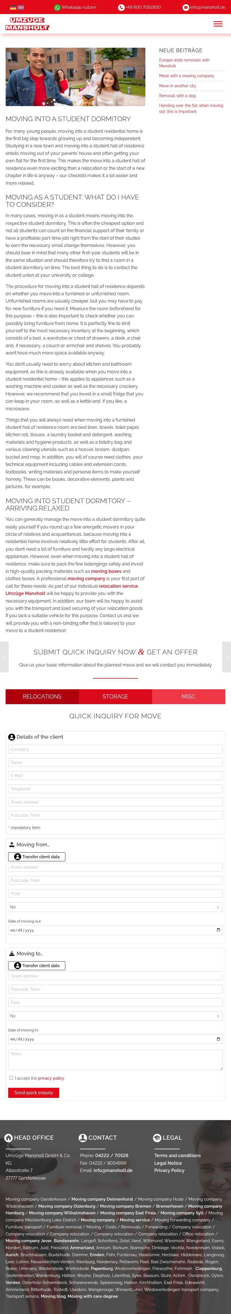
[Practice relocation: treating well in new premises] (4, 657)
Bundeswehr (66, 1240)
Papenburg (102, 1268)
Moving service (135, 1220)
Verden (13, 1282)
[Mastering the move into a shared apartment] (226, 657)
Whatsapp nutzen (79, 7)
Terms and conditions (177, 1155)
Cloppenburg (209, 1268)
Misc (189, 696)
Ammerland (82, 1247)
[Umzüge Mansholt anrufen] (121, 7)
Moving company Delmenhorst (102, 1199)
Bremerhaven (169, 1206)
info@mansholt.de (207, 7)
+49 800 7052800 (143, 7)
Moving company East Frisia (128, 1212)
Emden (97, 1254)
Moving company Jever (29, 1240)
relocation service (118, 586)
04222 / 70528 (111, 1155)
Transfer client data (40, 856)
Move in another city (177, 86)
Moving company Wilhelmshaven (62, 1212)
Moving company (98, 1220)
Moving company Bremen (125, 1206)
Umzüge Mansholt (25, 593)
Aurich (12, 1254)
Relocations (42, 696)
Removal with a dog (177, 95)
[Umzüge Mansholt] (38, 24)
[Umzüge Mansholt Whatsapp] (57, 7)
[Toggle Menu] (218, 23)
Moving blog (53, 1296)
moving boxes (106, 571)
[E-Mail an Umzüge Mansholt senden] (186, 7)
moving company (86, 578)
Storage (115, 696)
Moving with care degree (93, 1296)
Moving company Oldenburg (66, 1206)
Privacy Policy (169, 1170)
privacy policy (51, 1078)
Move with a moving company (186, 76)
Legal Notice (168, 1163)
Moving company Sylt (182, 1212)
